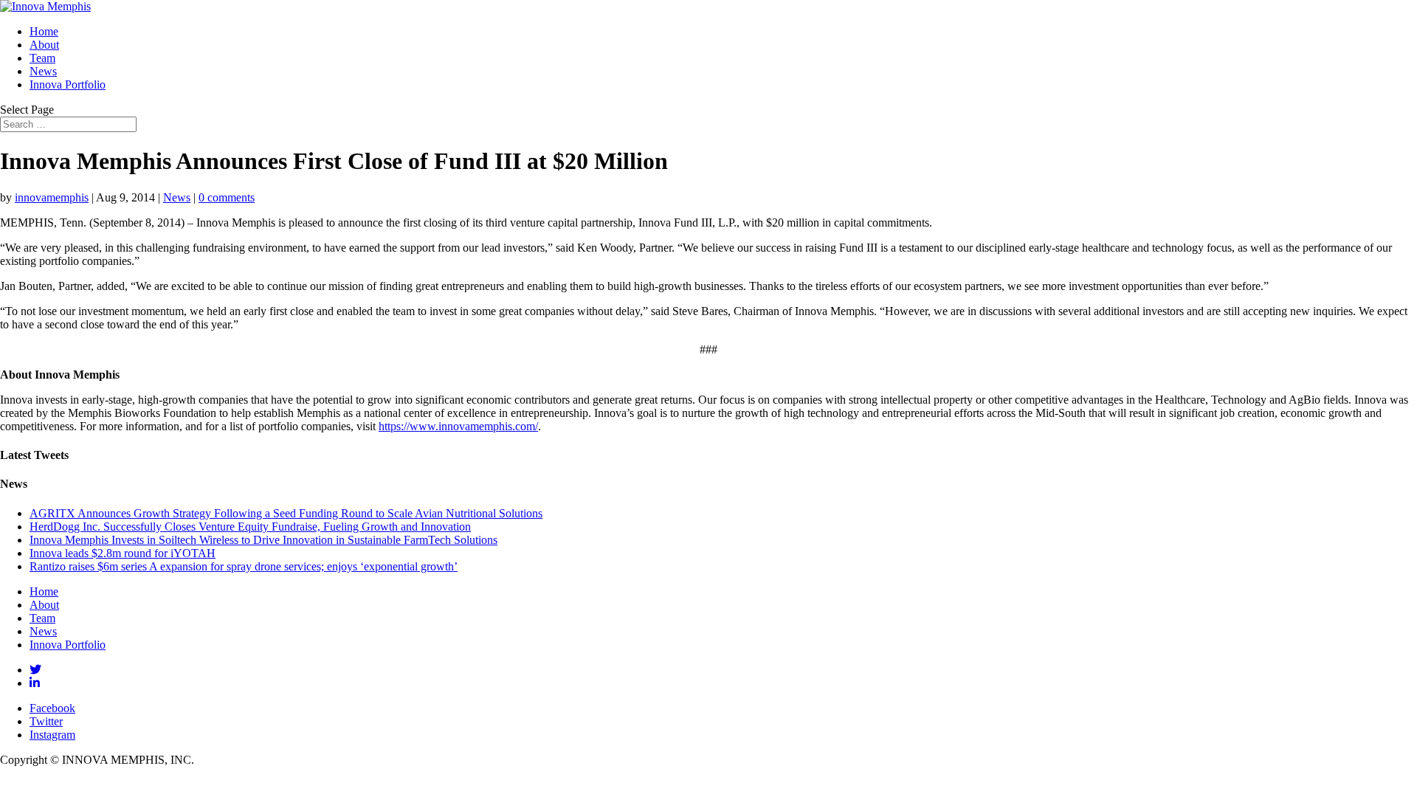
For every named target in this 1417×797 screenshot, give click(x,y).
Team (42, 58)
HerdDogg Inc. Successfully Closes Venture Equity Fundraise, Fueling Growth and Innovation (250, 526)
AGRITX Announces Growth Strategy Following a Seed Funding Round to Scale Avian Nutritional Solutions (286, 513)
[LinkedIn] (35, 683)
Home (44, 31)
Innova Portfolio (68, 84)
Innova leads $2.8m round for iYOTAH (123, 553)
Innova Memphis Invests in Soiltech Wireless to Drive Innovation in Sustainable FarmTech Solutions (263, 540)
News (43, 71)
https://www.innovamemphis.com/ (458, 426)
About (44, 44)
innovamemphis (52, 197)
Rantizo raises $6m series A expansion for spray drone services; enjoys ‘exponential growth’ (244, 566)
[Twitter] (35, 669)
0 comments (227, 197)
